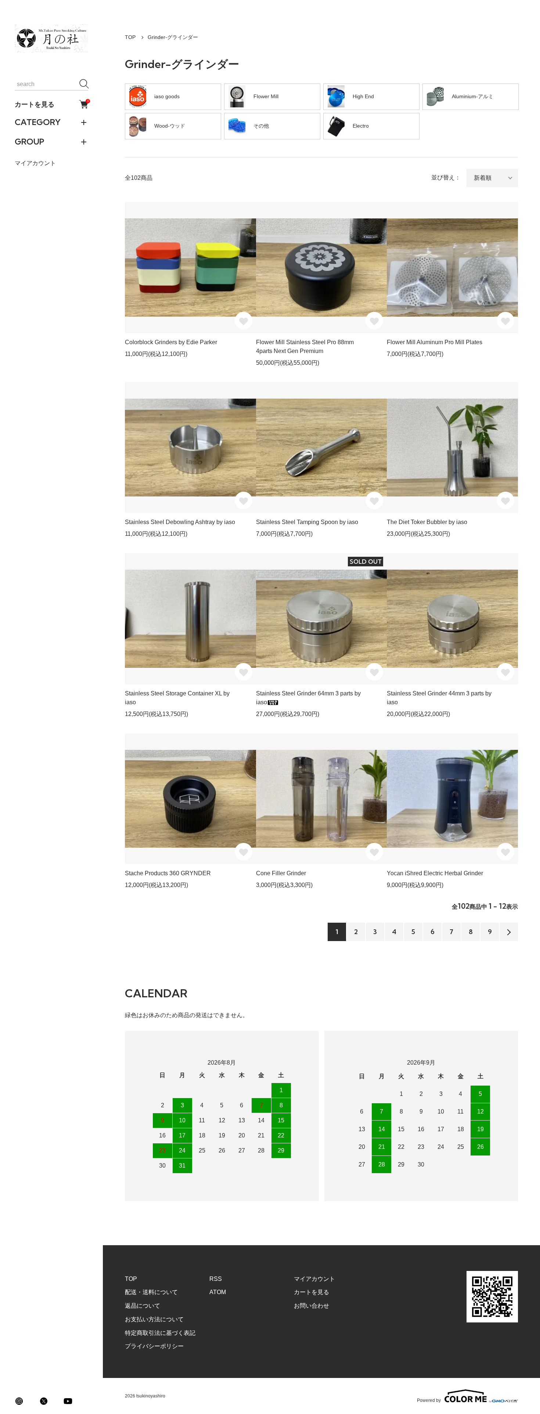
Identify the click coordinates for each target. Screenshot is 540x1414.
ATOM (217, 1292)
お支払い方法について (154, 1319)
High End (363, 96)
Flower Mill (265, 96)
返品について (142, 1306)
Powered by (429, 1400)
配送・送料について (151, 1292)
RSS (215, 1279)
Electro (361, 126)
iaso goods (167, 96)
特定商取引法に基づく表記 (160, 1333)
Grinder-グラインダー (173, 37)
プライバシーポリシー (154, 1346)
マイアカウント (35, 163)
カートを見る (51, 104)
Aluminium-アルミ (472, 96)
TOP (130, 37)
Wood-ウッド (169, 126)
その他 (261, 126)
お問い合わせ (311, 1306)
